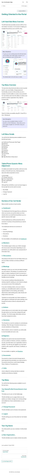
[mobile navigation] (26, 2)
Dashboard (23, 239)
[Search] (23, 2)
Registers (20, 351)
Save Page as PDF (7, 461)
